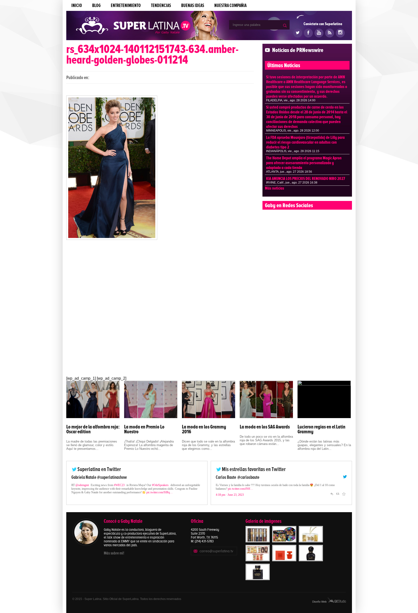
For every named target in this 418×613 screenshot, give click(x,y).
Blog (96, 5)
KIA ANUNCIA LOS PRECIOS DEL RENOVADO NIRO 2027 (305, 178)
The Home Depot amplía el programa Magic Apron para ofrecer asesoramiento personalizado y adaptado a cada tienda (304, 162)
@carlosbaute (248, 477)
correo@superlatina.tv (216, 551)
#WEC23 (119, 485)
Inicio (76, 5)
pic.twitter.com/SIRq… (159, 492)
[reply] (332, 493)
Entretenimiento (126, 5)
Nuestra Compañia (230, 5)
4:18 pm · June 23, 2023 (230, 494)
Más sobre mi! (114, 553)
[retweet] (338, 493)
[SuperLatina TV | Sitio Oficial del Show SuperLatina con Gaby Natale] (133, 26)
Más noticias (274, 188)
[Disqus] (160, 313)
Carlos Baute (226, 477)
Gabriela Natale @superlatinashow (99, 477)
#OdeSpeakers (160, 485)
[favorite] (344, 493)
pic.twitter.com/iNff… (240, 488)
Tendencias (161, 5)
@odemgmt (82, 485)
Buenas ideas (192, 5)
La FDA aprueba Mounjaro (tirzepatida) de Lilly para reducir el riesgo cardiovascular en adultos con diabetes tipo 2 (305, 142)
